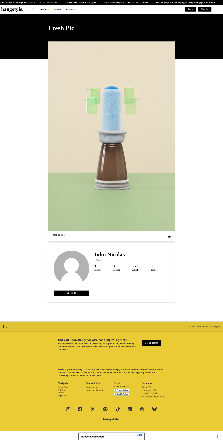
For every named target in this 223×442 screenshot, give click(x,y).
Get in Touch (151, 343)
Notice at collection (92, 436)
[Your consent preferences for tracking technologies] (218, 437)
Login (190, 9)
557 (135, 266)
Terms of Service (121, 386)
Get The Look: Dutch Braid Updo (68, 3)
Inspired (153, 270)
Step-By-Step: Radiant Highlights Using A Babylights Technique (173, 3)
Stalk (72, 293)
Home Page (63, 387)
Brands (57, 9)
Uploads (135, 270)
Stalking (116, 270)
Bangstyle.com (92, 387)
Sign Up (205, 9)
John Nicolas (59, 234)
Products (70, 9)
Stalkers (97, 270)
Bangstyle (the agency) (95, 390)
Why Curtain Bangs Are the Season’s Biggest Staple (114, 3)
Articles (44, 9)
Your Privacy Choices (121, 435)
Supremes (62, 395)
